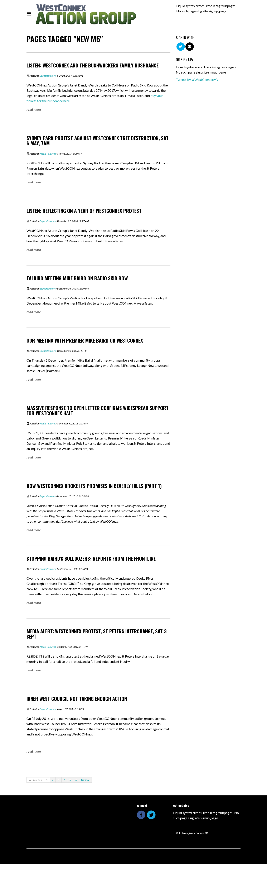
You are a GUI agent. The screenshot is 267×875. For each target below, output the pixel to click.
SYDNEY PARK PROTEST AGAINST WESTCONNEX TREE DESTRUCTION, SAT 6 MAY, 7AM (97, 140)
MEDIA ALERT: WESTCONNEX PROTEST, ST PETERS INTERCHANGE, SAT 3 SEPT (96, 633)
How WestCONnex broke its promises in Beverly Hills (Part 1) (94, 485)
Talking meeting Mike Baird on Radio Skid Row (77, 278)
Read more (33, 109)
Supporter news (48, 75)
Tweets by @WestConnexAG (197, 79)
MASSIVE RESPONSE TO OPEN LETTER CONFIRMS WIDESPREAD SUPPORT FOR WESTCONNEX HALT (97, 410)
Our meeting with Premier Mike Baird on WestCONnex (84, 340)
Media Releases (48, 153)
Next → (85, 779)
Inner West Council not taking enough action (76, 698)
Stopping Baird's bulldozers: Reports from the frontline (91, 558)
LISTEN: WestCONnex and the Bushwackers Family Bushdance (92, 65)
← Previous (35, 779)
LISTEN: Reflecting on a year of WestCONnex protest (83, 210)
